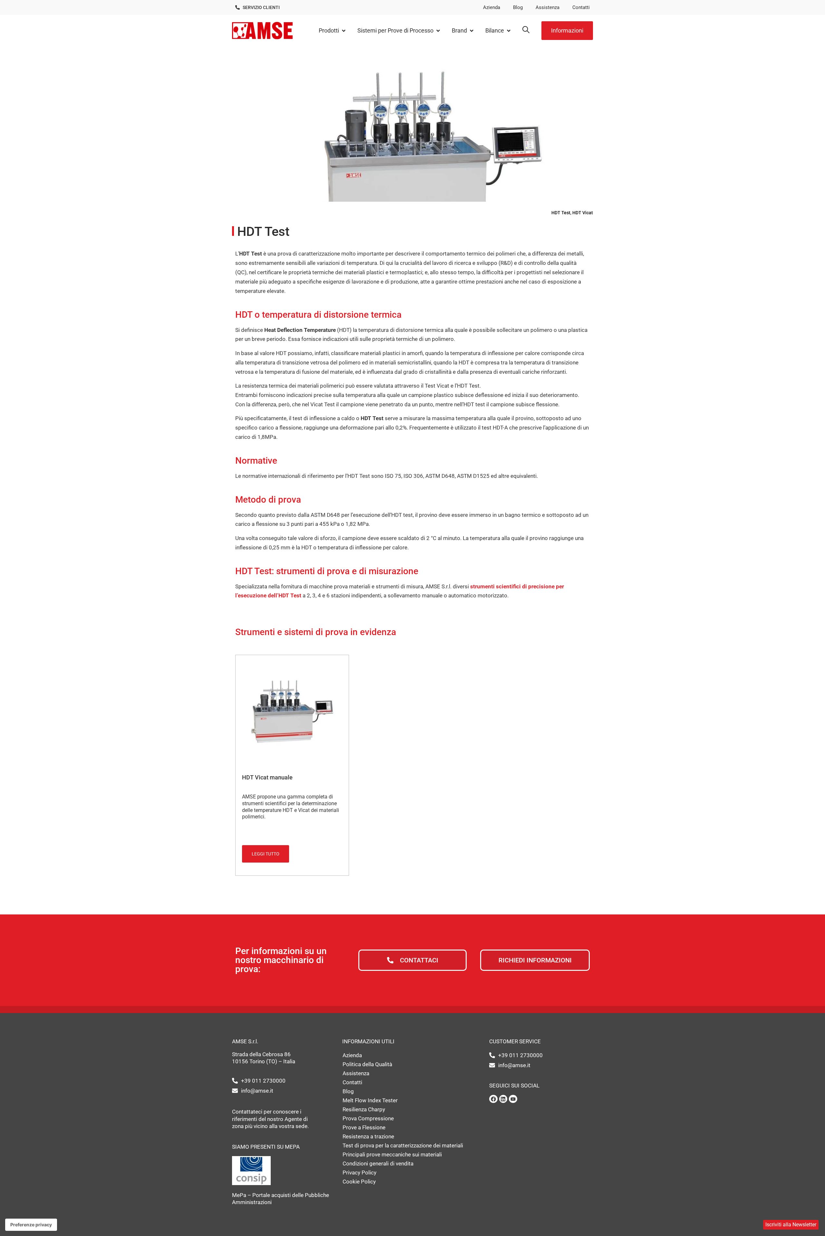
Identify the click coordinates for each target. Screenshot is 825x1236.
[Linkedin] (503, 1099)
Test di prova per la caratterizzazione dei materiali (403, 1145)
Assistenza (547, 7)
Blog (518, 7)
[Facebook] (493, 1099)
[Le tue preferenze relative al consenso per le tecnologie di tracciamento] (31, 1225)
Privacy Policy (359, 1172)
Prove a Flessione (364, 1127)
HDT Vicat (582, 212)
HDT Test (560, 212)
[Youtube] (513, 1099)
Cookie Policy (359, 1181)
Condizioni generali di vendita (378, 1163)
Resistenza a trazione (368, 1136)
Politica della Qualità (367, 1064)
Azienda (491, 7)
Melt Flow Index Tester (370, 1100)
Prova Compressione (368, 1118)
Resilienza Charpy (364, 1109)
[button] (332, 30)
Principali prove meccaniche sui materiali (392, 1154)
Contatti (581, 7)
